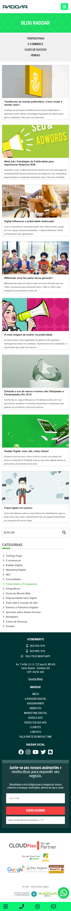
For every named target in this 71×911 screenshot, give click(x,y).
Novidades (11, 616)
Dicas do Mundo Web (18, 593)
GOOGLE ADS (35, 717)
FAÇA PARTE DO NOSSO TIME (35, 736)
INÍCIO (35, 694)
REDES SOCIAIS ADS (35, 722)
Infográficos (12, 588)
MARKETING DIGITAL (35, 713)
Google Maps (35, 679)
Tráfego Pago (35, 38)
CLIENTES (35, 727)
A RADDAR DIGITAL (35, 698)
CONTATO (35, 732)
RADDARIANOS (35, 703)
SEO (7, 574)
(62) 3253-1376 (37, 645)
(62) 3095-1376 (37, 651)
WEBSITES (35, 708)
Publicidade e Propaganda (21, 584)
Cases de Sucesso (36, 49)
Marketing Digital (15, 569)
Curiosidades (13, 579)
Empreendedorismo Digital (21, 598)
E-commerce (35, 44)
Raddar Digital (13, 565)
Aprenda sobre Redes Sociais (23, 612)
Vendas (35, 55)
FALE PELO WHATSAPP (37, 656)
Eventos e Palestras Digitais (21, 607)
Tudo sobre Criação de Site (21, 602)
